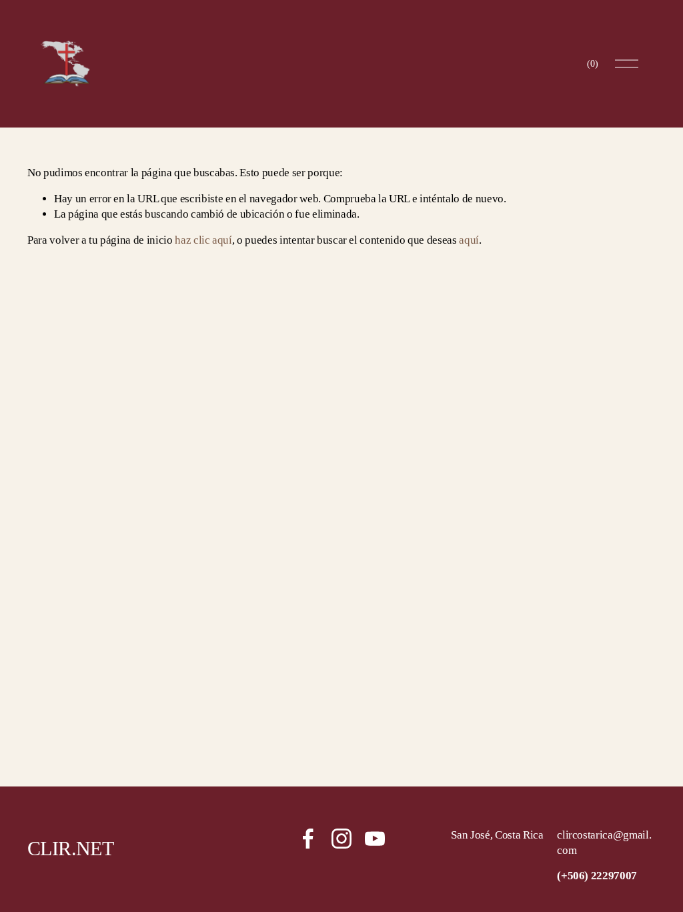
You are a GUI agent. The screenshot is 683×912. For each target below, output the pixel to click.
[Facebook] (308, 838)
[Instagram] (341, 838)
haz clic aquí (203, 240)
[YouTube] (375, 838)
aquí (469, 240)
